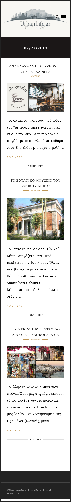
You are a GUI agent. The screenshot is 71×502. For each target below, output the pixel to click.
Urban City (35, 315)
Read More (14, 157)
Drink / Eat (35, 166)
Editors (35, 439)
